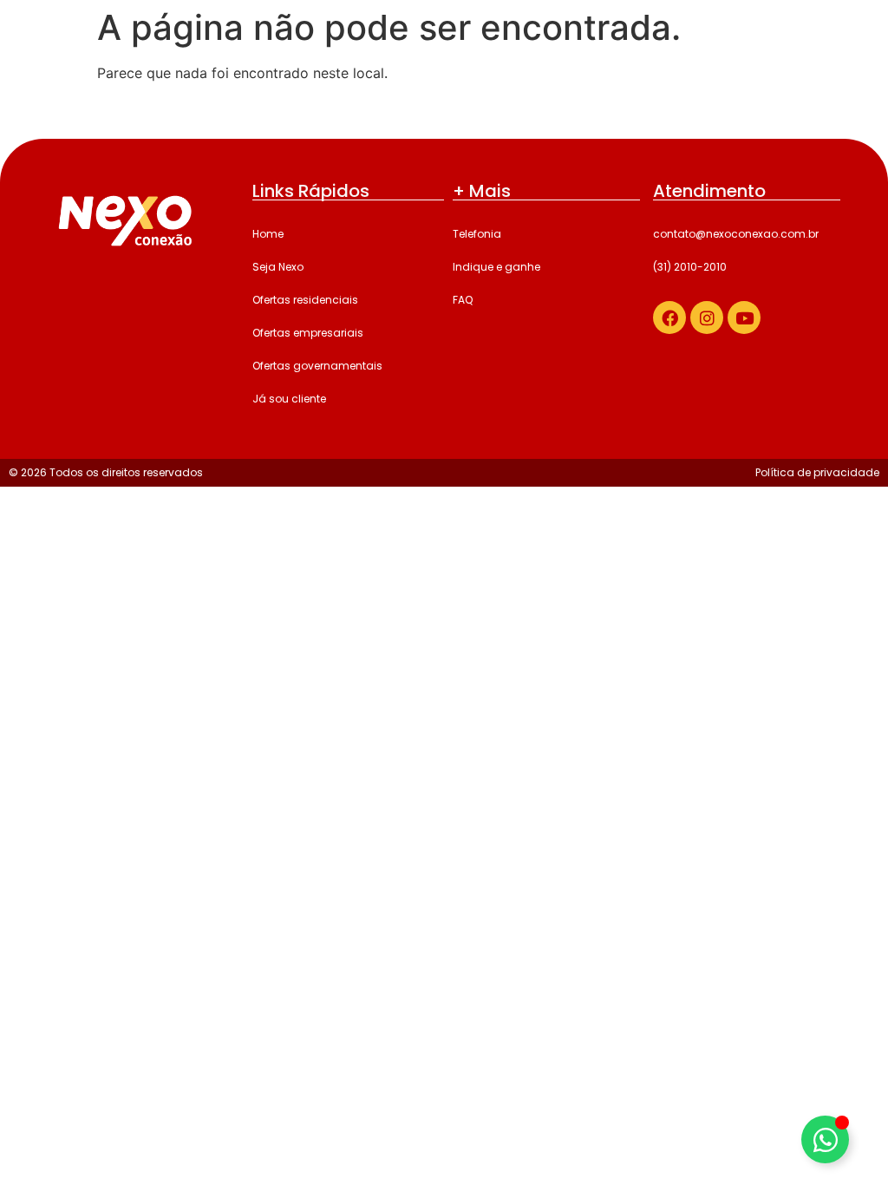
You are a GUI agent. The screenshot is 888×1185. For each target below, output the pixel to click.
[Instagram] (706, 317)
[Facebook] (669, 317)
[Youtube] (744, 317)
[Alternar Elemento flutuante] (825, 1139)
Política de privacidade (817, 472)
